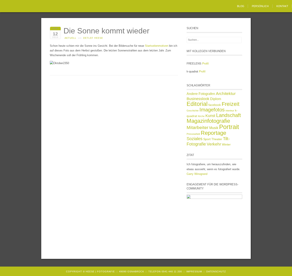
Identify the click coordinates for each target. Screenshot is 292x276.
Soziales (194, 138)
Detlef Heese (93, 38)
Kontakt (282, 6)
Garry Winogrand (197, 174)
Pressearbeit (193, 134)
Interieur (230, 110)
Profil (205, 63)
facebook (214, 104)
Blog (240, 6)
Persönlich (260, 6)
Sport (207, 139)
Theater (216, 139)
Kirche (201, 116)
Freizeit (230, 104)
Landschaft (228, 115)
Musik (213, 128)
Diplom (215, 99)
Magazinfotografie (208, 121)
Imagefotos (212, 109)
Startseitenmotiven (156, 45)
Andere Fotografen (201, 94)
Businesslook (198, 99)
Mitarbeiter (197, 127)
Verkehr (214, 144)
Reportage (213, 133)
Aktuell (70, 38)
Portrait (229, 126)
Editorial (197, 104)
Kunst (210, 116)
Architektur (226, 93)
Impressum (194, 271)
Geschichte (193, 110)
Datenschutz (216, 271)
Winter (226, 144)
